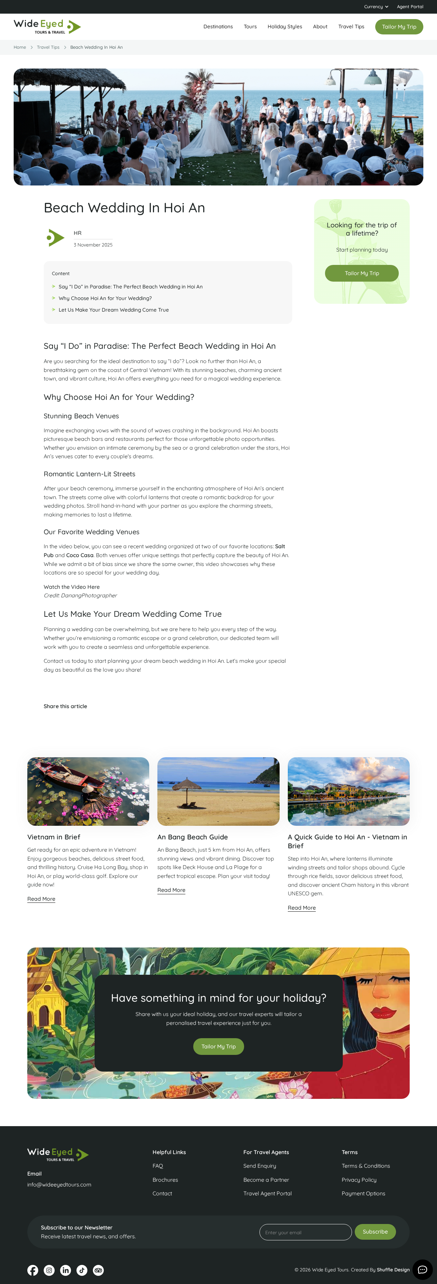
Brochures (165, 1179)
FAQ (158, 1165)
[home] (48, 27)
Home (20, 47)
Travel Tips (351, 26)
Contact (162, 1193)
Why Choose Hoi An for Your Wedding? (105, 298)
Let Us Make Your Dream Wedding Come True (114, 310)
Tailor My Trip (362, 273)
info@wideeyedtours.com (59, 1184)
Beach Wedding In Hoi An (96, 47)
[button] (377, 7)
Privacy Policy (359, 1179)
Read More (41, 898)
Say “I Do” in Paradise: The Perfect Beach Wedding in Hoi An (131, 286)
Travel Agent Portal (267, 1193)
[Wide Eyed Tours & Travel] (71, 1154)
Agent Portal (410, 6)
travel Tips (48, 47)
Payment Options (363, 1193)
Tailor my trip (399, 26)
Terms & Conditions (366, 1165)
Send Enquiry (259, 1165)
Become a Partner (266, 1179)
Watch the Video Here (72, 586)
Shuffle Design (393, 1270)
